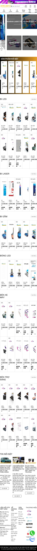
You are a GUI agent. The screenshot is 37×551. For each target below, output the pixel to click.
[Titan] (29, 511)
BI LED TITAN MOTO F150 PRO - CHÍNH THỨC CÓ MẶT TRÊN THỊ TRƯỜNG (31, 469)
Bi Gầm (20, 516)
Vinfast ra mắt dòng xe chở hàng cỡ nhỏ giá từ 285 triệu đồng (5, 469)
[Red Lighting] (29, 534)
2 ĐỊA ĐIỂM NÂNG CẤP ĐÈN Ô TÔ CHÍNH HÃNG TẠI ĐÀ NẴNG (18, 468)
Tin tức (30, 6)
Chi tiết (4, 488)
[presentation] (1, 27)
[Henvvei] (29, 521)
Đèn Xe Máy (21, 520)
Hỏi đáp (35, 6)
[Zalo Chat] (32, 539)
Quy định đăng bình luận (14, 528)
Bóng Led (21, 518)
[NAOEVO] (29, 540)
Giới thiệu (26, 6)
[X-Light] (29, 518)
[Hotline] (32, 533)
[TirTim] (29, 537)
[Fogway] (29, 527)
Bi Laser (20, 514)
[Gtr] (29, 524)
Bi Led (20, 512)
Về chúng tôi (14, 517)
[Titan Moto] (29, 514)
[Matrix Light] (29, 531)
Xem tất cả (33, 99)
